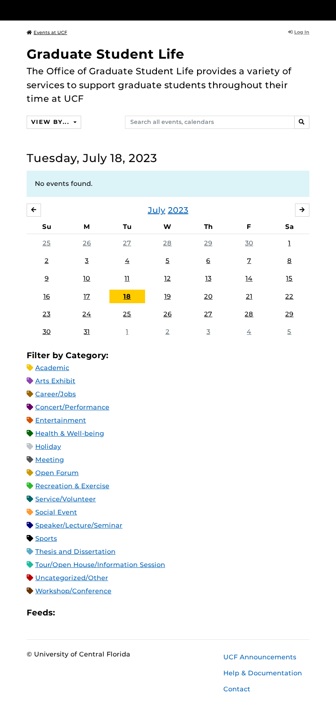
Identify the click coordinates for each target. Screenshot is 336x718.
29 (208, 243)
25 (47, 243)
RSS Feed (93, 613)
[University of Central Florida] (81, 10)
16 (46, 296)
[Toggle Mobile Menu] (307, 9)
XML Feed (107, 613)
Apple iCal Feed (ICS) (66, 613)
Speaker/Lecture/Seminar (79, 525)
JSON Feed (121, 613)
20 (208, 296)
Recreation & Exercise (72, 486)
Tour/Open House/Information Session (100, 565)
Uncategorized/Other (71, 578)
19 (167, 296)
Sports (46, 538)
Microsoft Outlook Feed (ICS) (79, 613)
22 (289, 296)
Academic (52, 368)
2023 (178, 210)
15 (289, 278)
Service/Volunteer (65, 499)
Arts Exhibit (55, 381)
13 (208, 278)
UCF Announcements (259, 657)
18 (127, 296)
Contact (236, 689)
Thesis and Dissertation (75, 552)
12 (167, 278)
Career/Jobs (55, 394)
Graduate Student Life (105, 54)
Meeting (49, 460)
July (157, 210)
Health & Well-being (69, 433)
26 (87, 243)
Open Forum (57, 473)
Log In (301, 32)
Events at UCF (50, 32)
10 (86, 278)
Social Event (56, 512)
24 (86, 314)
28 (167, 243)
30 (249, 243)
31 (87, 332)
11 (127, 278)
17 (87, 296)
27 (127, 243)
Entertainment (60, 420)
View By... (51, 122)
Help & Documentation (262, 673)
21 (249, 296)
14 (248, 278)
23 (46, 314)
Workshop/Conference (73, 591)
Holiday (48, 446)
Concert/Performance (72, 407)
